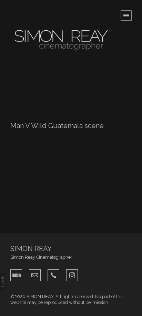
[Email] (35, 274)
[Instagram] (72, 274)
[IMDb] (16, 274)
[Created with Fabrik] (3, 281)
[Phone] (53, 274)
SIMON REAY (31, 249)
